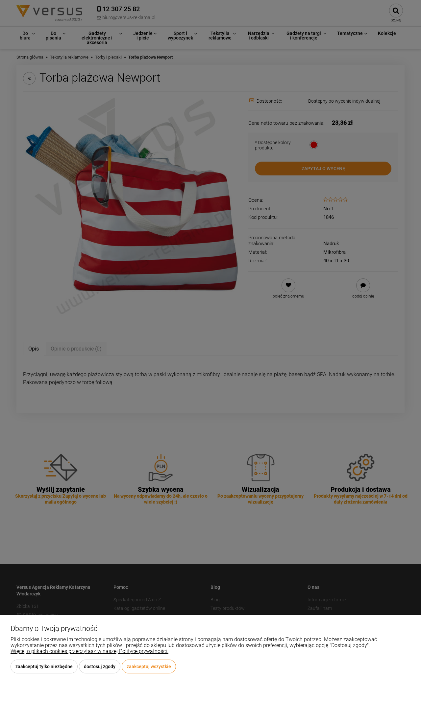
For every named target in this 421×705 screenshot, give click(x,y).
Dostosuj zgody (99, 666)
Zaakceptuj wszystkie (149, 666)
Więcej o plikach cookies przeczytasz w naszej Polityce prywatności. (89, 651)
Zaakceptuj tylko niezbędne (44, 666)
